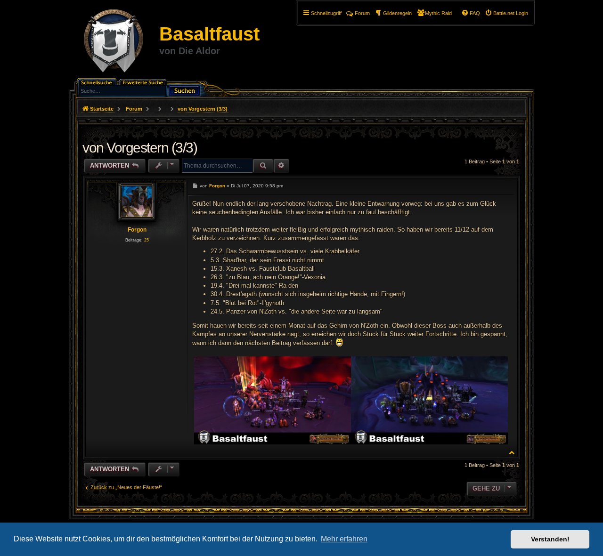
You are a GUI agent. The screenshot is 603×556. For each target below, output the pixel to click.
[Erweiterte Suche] (143, 82)
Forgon (137, 229)
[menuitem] (506, 13)
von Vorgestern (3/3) (203, 109)
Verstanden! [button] (550, 539)
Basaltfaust (209, 34)
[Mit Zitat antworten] (504, 185)
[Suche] (184, 90)
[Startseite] (114, 42)
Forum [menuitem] (362, 13)
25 (146, 240)
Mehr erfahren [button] (344, 539)
